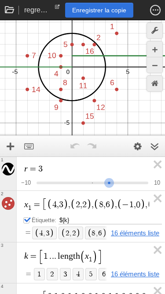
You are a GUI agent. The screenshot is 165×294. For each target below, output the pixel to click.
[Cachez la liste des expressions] (154, 146)
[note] (57, 8)
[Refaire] (92, 146)
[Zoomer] (154, 49)
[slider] (109, 182)
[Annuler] (75, 146)
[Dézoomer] (154, 65)
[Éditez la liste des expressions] (138, 146)
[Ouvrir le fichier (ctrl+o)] (9, 10)
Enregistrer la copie (99, 10)
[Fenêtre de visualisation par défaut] (155, 83)
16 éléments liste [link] (135, 233)
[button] (155, 10)
